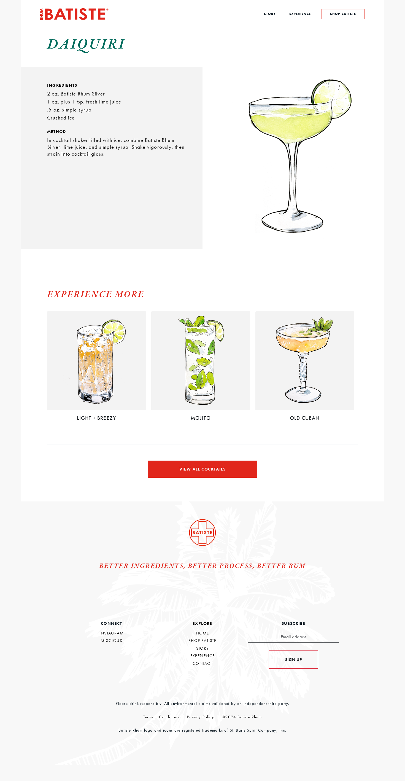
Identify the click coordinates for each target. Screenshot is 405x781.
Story (202, 648)
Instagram (111, 633)
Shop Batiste (202, 640)
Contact (202, 663)
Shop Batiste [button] (343, 14)
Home (202, 633)
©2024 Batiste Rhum (242, 717)
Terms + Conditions (161, 717)
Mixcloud (112, 640)
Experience (202, 655)
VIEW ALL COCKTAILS (202, 469)
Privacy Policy (200, 717)
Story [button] (270, 14)
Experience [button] (300, 14)
